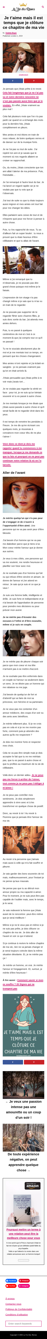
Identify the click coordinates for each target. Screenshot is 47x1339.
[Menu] (4, 7)
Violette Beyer (11, 33)
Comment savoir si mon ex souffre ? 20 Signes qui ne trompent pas (23, 984)
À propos (10, 1298)
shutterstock (23, 75)
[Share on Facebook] (13, 81)
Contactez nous (13, 1304)
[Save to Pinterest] (34, 81)
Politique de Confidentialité (18, 1309)
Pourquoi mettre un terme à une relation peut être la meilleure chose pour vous (24, 1233)
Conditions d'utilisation (16, 1314)
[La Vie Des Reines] (23, 7)
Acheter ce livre (23, 1260)
